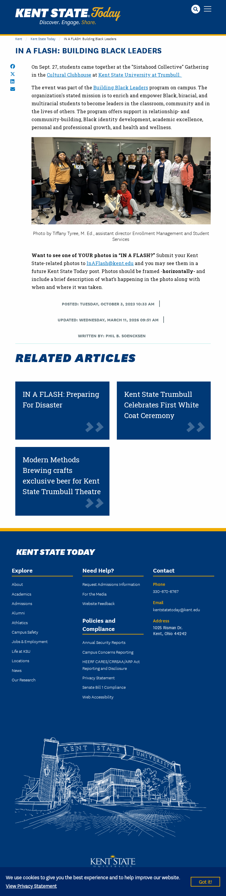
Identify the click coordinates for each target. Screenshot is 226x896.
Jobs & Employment (30, 641)
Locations (20, 660)
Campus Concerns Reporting (107, 652)
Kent (18, 38)
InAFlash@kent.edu (110, 263)
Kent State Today (68, 16)
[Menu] (207, 9)
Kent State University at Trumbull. (140, 75)
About (17, 584)
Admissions (22, 603)
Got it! (205, 881)
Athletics (20, 622)
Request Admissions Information (111, 584)
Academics (21, 594)
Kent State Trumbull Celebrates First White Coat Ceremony (161, 404)
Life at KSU (21, 651)
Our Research (24, 679)
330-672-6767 (166, 591)
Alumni (18, 612)
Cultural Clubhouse (69, 75)
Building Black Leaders (120, 87)
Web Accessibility (98, 696)
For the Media (94, 594)
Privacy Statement (98, 677)
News (16, 670)
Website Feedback (98, 603)
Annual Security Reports (103, 642)
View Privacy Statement (31, 885)
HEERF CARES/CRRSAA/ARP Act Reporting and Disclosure (111, 664)
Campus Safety (25, 632)
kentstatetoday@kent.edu (176, 609)
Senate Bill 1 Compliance (104, 687)
